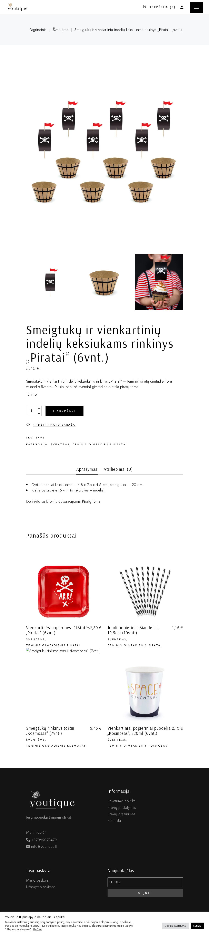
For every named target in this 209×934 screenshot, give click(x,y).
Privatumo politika (122, 801)
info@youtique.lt (43, 846)
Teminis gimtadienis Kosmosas (56, 746)
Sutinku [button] (197, 926)
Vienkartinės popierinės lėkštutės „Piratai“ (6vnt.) (58, 630)
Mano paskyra (37, 880)
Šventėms (60, 444)
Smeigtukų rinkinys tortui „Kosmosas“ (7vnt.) (50, 730)
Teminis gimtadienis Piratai (99, 444)
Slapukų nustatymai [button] (175, 926)
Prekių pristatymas (122, 807)
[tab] (87, 470)
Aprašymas (86, 469)
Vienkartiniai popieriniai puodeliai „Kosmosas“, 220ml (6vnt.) (140, 730)
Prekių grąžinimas (121, 814)
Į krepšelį (64, 411)
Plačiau (37, 929)
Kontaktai (115, 820)
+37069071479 (43, 840)
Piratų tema (91, 501)
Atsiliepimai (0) (118, 469)
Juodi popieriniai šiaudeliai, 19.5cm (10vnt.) (133, 630)
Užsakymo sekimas (40, 887)
